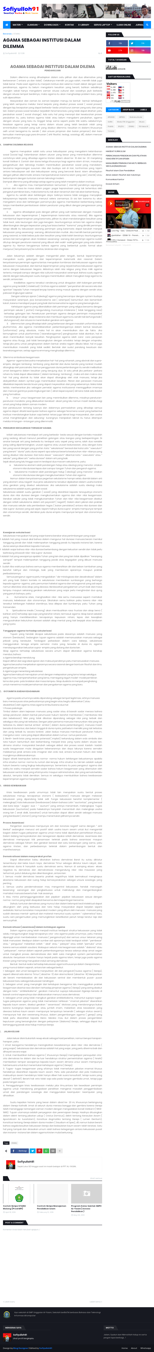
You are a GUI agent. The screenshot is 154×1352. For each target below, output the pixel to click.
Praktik (110, 126)
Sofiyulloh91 (25, 1161)
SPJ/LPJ (121, 126)
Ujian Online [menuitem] (124, 24)
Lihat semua (96, 1178)
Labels (143, 109)
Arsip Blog (128, 109)
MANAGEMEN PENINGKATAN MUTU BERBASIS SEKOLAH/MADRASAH (126, 165)
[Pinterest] (39, 1150)
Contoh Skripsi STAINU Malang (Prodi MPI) (14, 1207)
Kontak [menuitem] (69, 24)
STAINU (16, 33)
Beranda (7, 33)
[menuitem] (7, 25)
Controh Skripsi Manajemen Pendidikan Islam (51, 1207)
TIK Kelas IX (143, 126)
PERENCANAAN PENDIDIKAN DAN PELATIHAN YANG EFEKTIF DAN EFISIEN (126, 157)
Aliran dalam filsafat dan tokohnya (123, 174)
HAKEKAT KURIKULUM (115, 151)
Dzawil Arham (112, 183)
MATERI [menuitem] (17, 24)
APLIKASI (111, 117)
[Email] (53, 1150)
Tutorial (111, 131)
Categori (113, 109)
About (134, 1348)
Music (141, 122)
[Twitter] (33, 1150)
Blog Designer (20, 1348)
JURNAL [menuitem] (140, 24)
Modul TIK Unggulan (126, 122)
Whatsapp (145, 1348)
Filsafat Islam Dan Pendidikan (120, 170)
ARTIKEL (122, 117)
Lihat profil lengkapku (23, 1338)
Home (125, 1348)
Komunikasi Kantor (115, 179)
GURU (110, 122)
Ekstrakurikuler (136, 117)
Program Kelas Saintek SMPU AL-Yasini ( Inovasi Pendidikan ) (86, 1209)
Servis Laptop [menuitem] (102, 24)
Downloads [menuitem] (51, 24)
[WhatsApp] (46, 1150)
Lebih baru (10, 1301)
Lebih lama (95, 1301)
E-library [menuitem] (83, 24)
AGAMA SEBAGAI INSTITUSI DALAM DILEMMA (126, 146)
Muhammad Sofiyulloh (113, 245)
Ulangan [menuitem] (32, 24)
